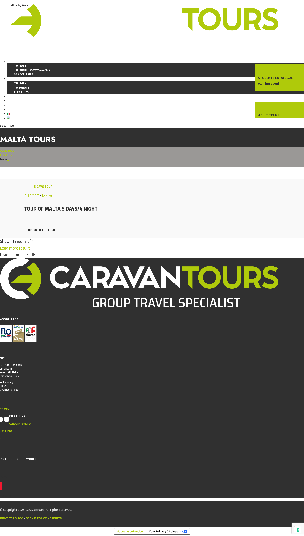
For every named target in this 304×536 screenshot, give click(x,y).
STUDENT (13, 61)
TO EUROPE (32, 70)
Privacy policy (11, 518)
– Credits (55, 518)
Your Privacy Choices (163, 531)
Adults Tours (7, 150)
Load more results (15, 248)
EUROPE (5, 155)
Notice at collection (130, 531)
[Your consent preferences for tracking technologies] (297, 529)
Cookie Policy (36, 518)
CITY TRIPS (21, 92)
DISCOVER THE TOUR (41, 229)
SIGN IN (12, 109)
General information (20, 423)
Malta (47, 196)
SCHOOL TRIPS (24, 74)
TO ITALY (20, 65)
